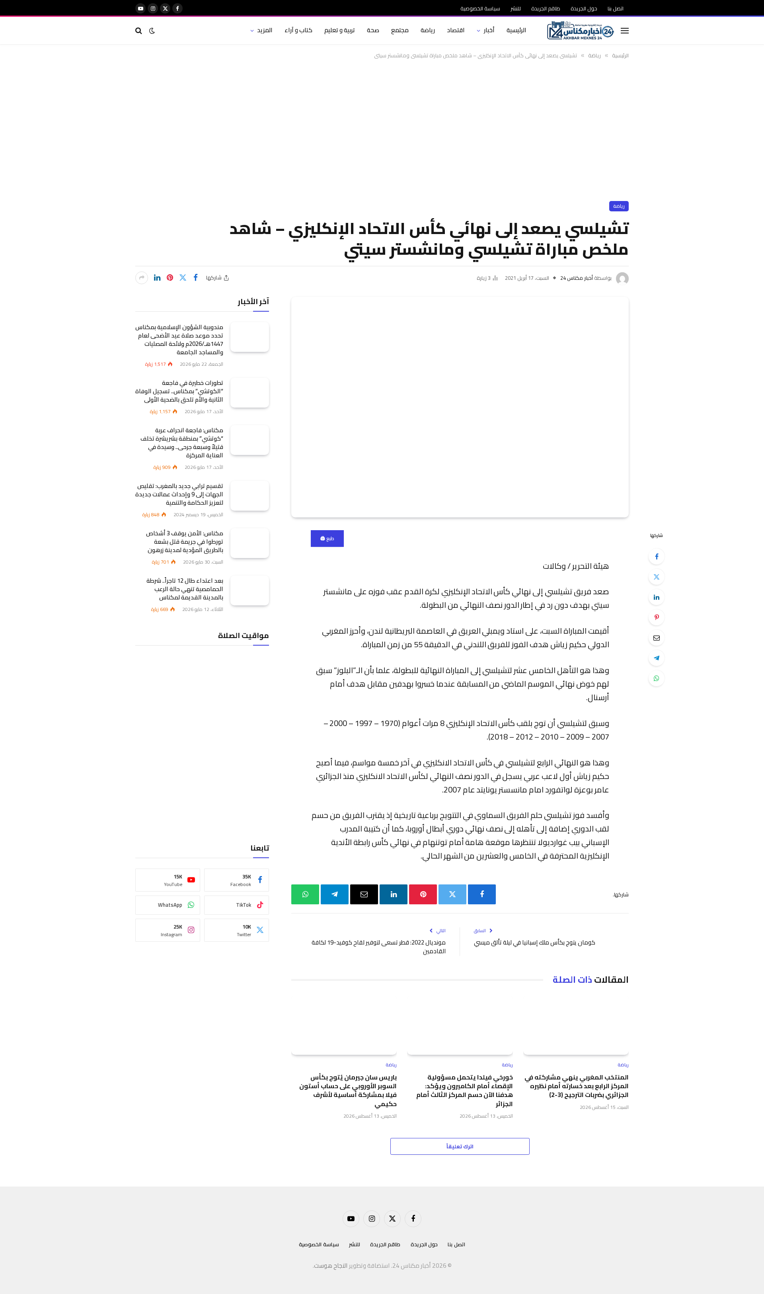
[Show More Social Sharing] (141, 277)
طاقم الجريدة (545, 8)
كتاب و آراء (298, 30)
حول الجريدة (584, 8)
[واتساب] (657, 678)
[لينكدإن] (157, 277)
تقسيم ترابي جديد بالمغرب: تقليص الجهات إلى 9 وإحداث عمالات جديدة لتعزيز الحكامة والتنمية (179, 493)
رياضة (428, 30)
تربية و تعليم (339, 30)
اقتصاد (456, 30)
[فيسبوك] (657, 556)
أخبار (489, 30)
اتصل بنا (616, 8)
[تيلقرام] (657, 658)
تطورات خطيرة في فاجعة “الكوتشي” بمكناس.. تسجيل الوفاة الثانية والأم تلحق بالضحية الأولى (179, 390)
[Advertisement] (382, 128)
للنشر (516, 8)
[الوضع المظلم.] (152, 30)
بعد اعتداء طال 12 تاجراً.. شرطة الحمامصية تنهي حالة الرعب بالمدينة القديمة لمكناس (184, 588)
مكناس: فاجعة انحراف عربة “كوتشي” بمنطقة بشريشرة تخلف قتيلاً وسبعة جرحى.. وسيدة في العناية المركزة (181, 442)
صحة (373, 30)
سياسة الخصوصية (480, 8)
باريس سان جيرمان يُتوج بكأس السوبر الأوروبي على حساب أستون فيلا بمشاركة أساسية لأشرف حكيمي (348, 1091)
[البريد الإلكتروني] (657, 638)
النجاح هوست (331, 1265)
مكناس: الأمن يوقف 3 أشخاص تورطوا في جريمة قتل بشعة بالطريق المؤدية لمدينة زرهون (184, 541)
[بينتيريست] (170, 277)
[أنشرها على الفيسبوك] (195, 277)
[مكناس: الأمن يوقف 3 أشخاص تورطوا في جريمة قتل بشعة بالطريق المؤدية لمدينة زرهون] (249, 543)
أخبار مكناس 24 (576, 278)
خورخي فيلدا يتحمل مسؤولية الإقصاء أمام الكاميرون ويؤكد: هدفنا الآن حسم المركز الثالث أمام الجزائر (464, 1091)
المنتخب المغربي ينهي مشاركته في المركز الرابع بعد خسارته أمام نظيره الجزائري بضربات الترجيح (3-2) (576, 1086)
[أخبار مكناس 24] (580, 31)
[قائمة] (625, 30)
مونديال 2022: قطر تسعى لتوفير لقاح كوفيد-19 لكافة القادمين (379, 947)
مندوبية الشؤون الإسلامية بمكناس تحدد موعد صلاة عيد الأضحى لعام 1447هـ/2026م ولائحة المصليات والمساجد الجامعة (179, 339)
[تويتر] (657, 577)
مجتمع (400, 30)
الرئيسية (516, 30)
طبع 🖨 (327, 538)
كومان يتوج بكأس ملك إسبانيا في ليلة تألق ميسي (534, 942)
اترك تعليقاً (460, 1146)
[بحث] (139, 30)
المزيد (265, 30)
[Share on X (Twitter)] (183, 277)
